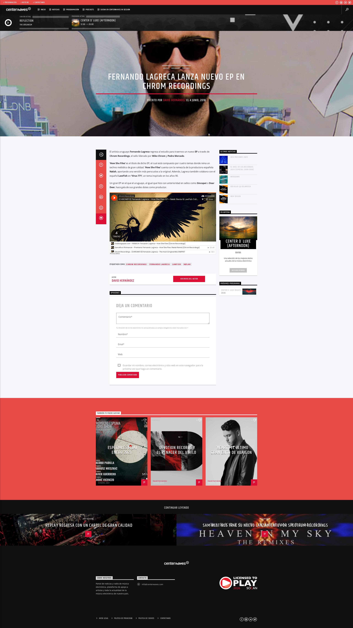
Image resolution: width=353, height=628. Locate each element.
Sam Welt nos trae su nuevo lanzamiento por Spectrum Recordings (265, 525)
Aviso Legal (103, 618)
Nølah (187, 264)
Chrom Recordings (136, 264)
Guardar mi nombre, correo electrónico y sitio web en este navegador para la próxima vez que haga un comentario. (163, 365)
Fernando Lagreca (159, 264)
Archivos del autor (189, 279)
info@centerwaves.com (152, 584)
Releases (175, 68)
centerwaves (103, 481)
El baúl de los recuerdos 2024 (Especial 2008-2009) (242, 168)
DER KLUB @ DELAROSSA (240, 186)
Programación (11, 2)
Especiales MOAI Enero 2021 (122, 450)
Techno (186, 68)
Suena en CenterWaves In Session (115, 9)
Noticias (25, 2)
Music (166, 68)
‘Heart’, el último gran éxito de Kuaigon (231, 450)
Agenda (156, 420)
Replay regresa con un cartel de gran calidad (89, 525)
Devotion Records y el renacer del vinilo (176, 450)
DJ (98, 420)
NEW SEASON (235, 196)
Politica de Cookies (146, 618)
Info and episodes (238, 270)
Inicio (43, 9)
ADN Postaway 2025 (239, 157)
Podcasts (90, 9)
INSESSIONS (235, 176)
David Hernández (174, 100)
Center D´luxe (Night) (231, 290)
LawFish (176, 264)
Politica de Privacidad (123, 618)
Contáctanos (39, 2)
